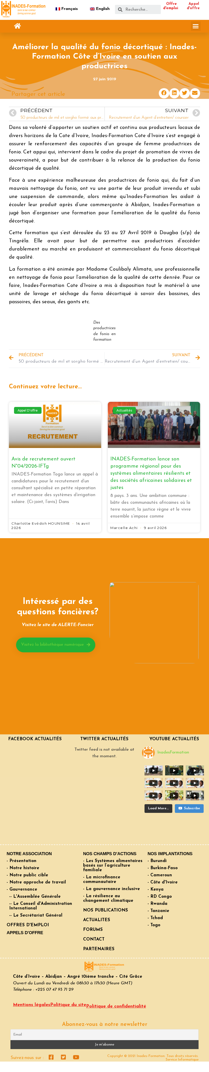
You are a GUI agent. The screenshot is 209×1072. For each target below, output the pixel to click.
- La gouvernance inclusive (111, 889)
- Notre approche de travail (36, 882)
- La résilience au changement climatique (108, 898)
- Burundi (157, 861)
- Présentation (21, 861)
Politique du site (68, 1005)
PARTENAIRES (98, 949)
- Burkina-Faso (163, 868)
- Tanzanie (158, 911)
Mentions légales (31, 1005)
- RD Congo (160, 896)
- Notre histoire (23, 868)
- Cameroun (160, 875)
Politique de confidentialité (116, 1006)
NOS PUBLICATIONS (105, 910)
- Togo (154, 925)
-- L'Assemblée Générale (35, 896)
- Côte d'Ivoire (163, 882)
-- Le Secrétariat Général (35, 915)
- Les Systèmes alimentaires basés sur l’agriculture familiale (112, 865)
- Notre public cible (27, 875)
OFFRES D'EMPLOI (28, 925)
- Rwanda (157, 904)
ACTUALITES (96, 920)
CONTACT (93, 939)
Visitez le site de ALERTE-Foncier (58, 625)
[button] (17, 26)
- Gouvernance (22, 889)
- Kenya (156, 889)
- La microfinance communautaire (101, 879)
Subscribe (192, 808)
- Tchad (155, 918)
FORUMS (93, 930)
